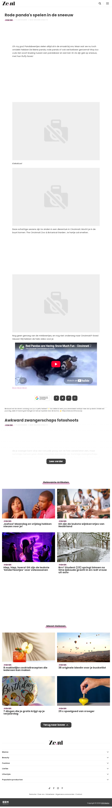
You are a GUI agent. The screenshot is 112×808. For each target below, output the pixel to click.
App (74, 398)
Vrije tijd (8, 20)
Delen (56, 398)
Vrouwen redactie (41, 20)
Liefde (5, 768)
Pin (68, 398)
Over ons (41, 794)
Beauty (5, 757)
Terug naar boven (54, 724)
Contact (79, 794)
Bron (14, 387)
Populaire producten (12, 779)
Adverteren (50, 794)
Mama (5, 752)
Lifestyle (6, 774)
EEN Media (105, 803)
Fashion (6, 763)
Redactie (32, 794)
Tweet (62, 398)
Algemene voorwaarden (65, 794)
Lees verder (56, 461)
